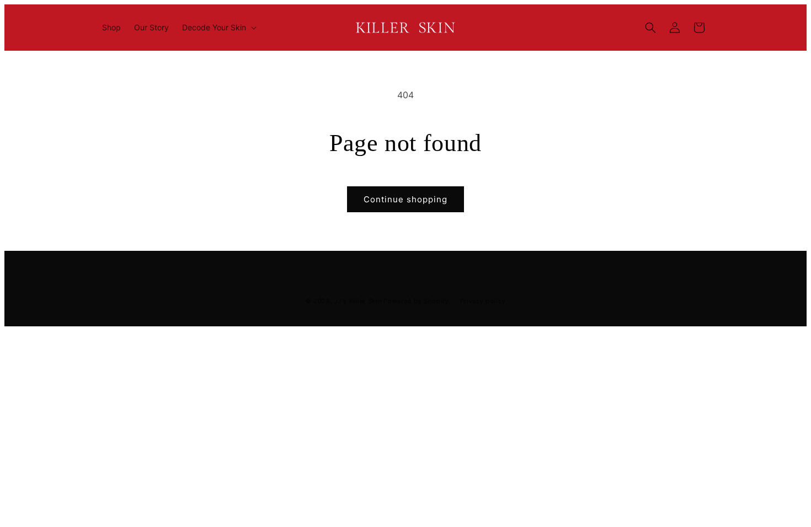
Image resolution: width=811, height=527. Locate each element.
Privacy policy (483, 301)
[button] (218, 27)
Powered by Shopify (416, 301)
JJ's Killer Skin (357, 301)
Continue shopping (405, 199)
